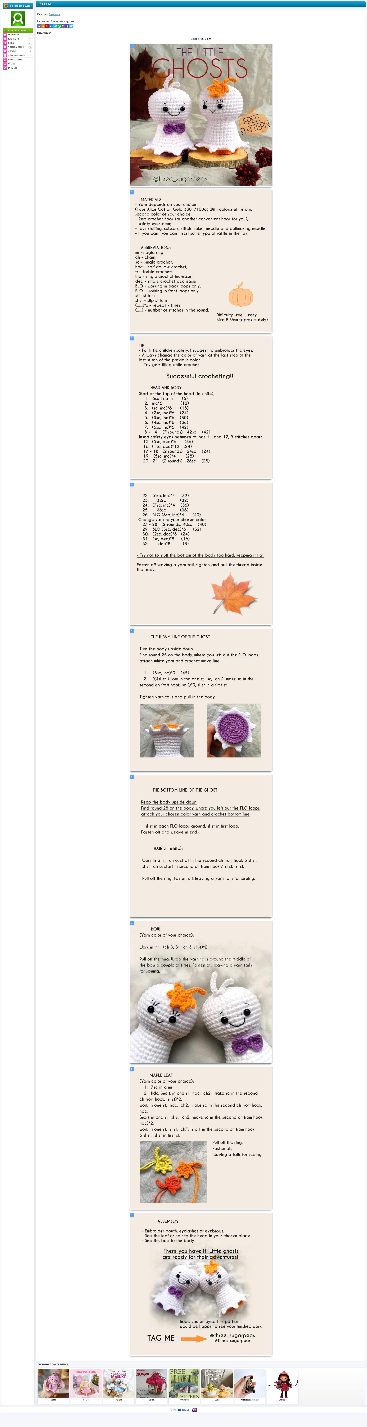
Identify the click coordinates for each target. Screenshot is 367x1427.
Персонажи (54, 14)
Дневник (19, 51)
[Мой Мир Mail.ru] (51, 26)
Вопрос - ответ (15, 59)
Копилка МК (19, 34)
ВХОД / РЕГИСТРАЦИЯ (17, 30)
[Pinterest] (47, 26)
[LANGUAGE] (194, 1410)
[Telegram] (55, 26)
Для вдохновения (19, 55)
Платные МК (19, 39)
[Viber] (63, 26)
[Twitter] (71, 26)
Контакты (12, 68)
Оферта (11, 63)
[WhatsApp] (59, 26)
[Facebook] (67, 26)
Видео (19, 43)
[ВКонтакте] (39, 26)
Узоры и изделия (19, 47)
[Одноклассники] (43, 26)
